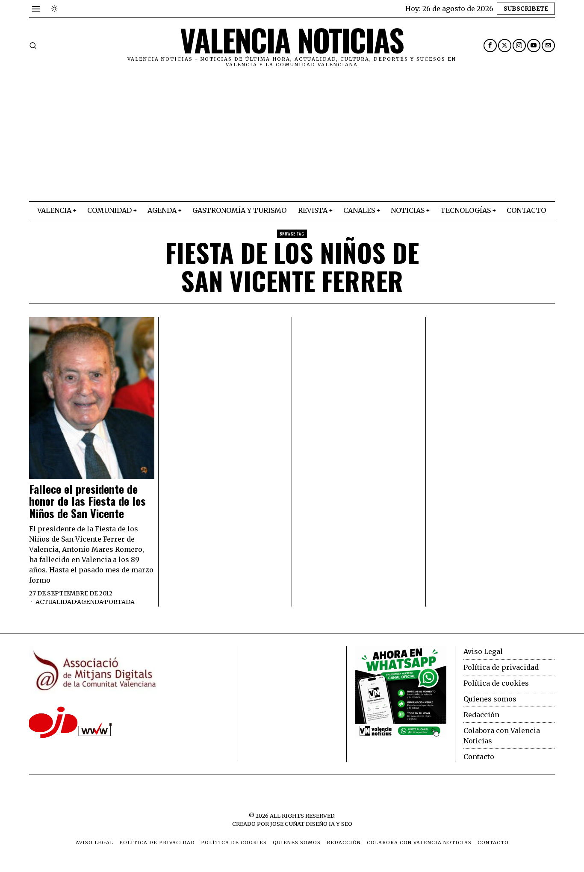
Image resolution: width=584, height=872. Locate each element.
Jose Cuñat (287, 823)
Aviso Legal (483, 651)
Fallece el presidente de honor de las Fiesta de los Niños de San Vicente (87, 501)
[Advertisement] (292, 137)
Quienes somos (489, 699)
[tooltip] (490, 45)
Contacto (478, 756)
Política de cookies (496, 683)
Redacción (481, 714)
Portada (119, 602)
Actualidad (55, 602)
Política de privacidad (501, 667)
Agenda (90, 602)
